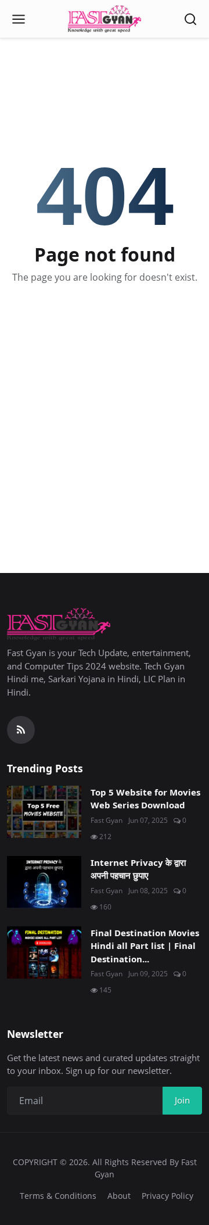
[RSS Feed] (21, 730)
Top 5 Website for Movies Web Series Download (145, 798)
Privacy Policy (167, 1195)
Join (182, 1100)
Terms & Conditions (58, 1195)
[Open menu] (19, 19)
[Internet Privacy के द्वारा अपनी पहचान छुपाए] (44, 882)
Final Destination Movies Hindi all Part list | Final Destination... (145, 946)
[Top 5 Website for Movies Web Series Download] (44, 812)
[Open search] (190, 19)
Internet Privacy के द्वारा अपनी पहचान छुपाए (138, 869)
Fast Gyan (106, 820)
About (119, 1195)
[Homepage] (104, 19)
